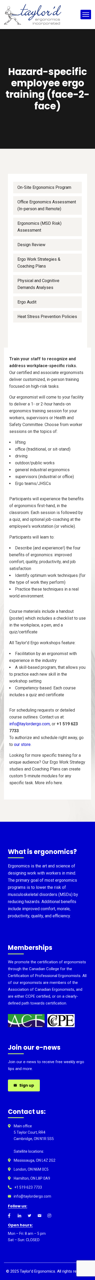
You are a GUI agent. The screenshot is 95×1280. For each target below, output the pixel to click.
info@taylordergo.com (29, 723)
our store (22, 744)
